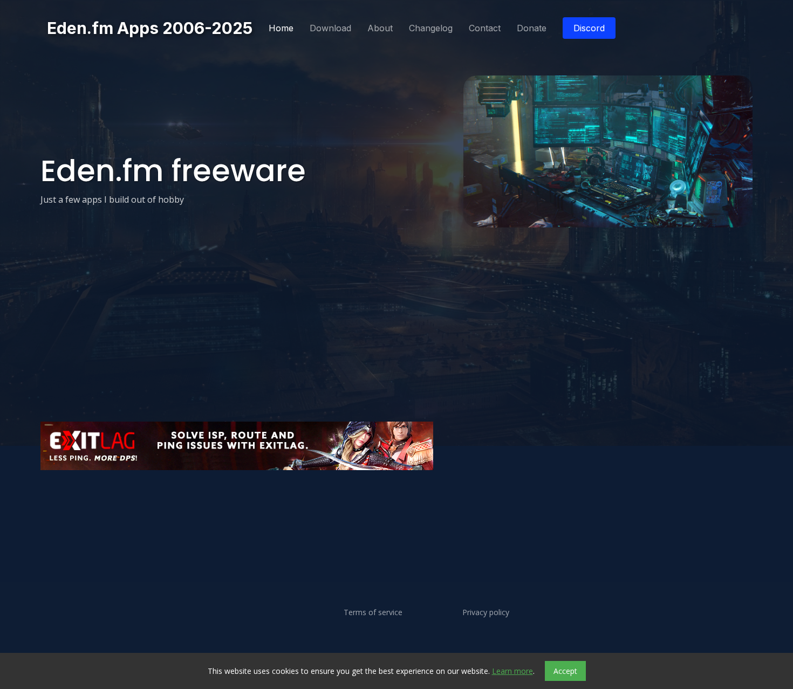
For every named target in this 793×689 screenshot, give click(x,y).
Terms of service (373, 612)
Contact (485, 28)
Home (281, 28)
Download (330, 28)
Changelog (431, 28)
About (380, 28)
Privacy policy (485, 612)
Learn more (512, 671)
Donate (531, 28)
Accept (565, 671)
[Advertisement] (364, 504)
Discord (589, 28)
